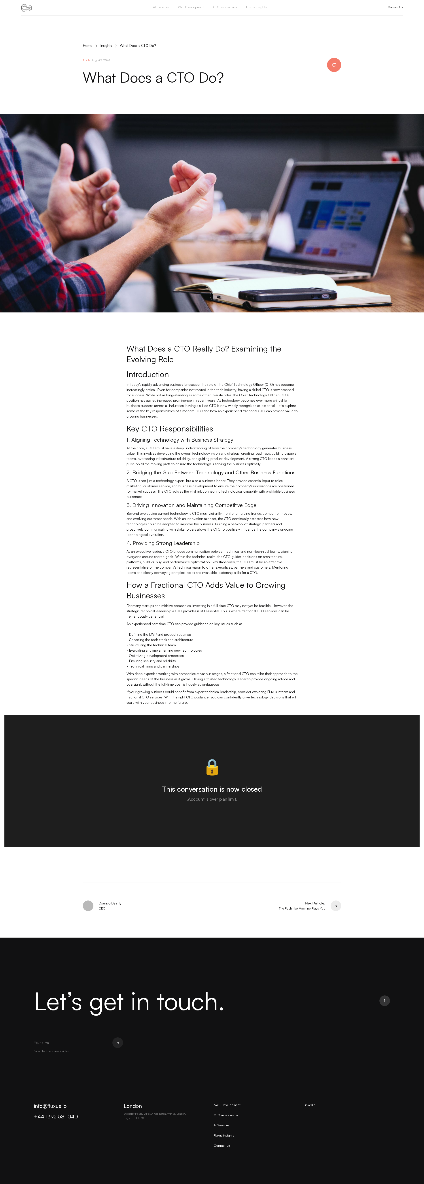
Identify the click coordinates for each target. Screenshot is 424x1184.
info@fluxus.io (50, 1106)
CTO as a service (225, 7)
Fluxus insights (256, 7)
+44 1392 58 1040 (56, 1116)
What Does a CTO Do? (138, 45)
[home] (26, 7)
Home (87, 45)
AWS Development (191, 7)
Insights (106, 45)
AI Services (161, 7)
